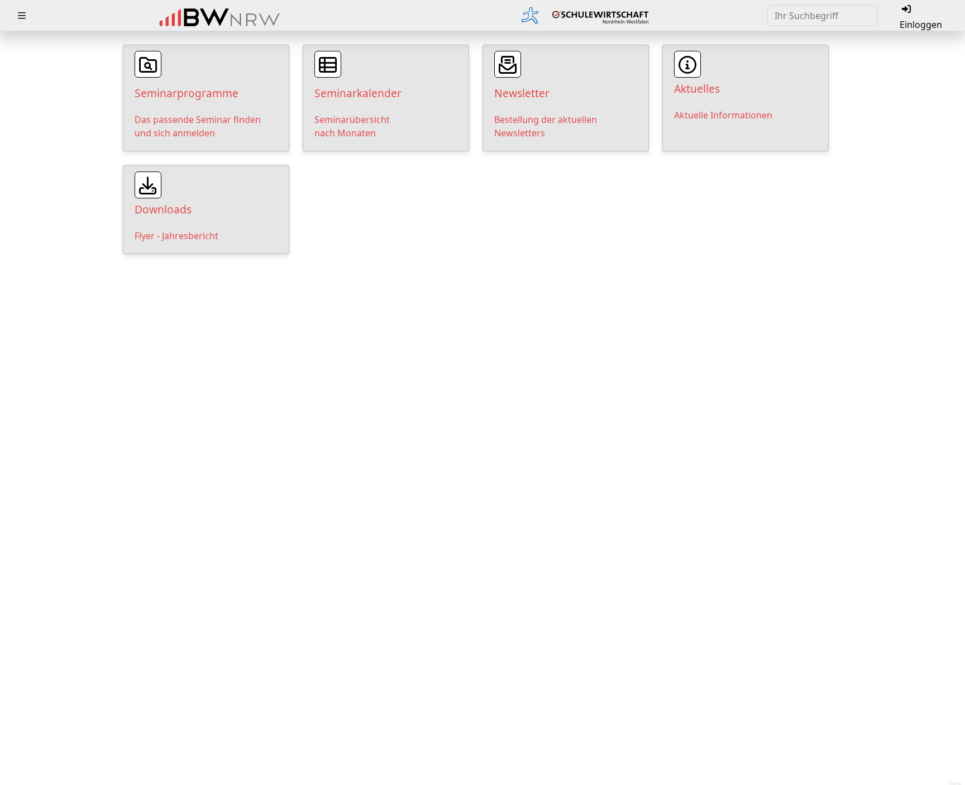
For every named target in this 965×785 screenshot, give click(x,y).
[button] (22, 16)
